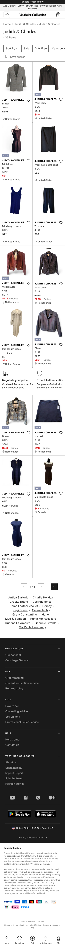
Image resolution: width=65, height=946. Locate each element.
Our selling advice (16, 711)
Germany (47, 925)
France (7, 925)
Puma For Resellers (43, 619)
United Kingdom (20, 925)
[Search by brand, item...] (6, 15)
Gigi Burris (20, 610)
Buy (7, 671)
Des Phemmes (42, 602)
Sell (8, 699)
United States (35, 925)
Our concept (13, 655)
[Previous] (24, 586)
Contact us (12, 745)
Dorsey (47, 606)
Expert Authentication (50, 380)
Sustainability (13, 768)
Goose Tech (40, 610)
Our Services (14, 648)
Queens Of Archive (17, 623)
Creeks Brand (19, 602)
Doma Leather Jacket (24, 606)
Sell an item (12, 717)
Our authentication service (22, 683)
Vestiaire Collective (20, 756)
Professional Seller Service (22, 722)
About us (11, 762)
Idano (45, 614)
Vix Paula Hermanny (32, 627)
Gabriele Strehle (45, 623)
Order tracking (14, 678)
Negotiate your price (15, 380)
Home (7, 24)
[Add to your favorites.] (28, 100)
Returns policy (14, 688)
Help (8, 733)
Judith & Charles (25, 24)
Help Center (12, 739)
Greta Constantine (24, 614)
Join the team (13, 778)
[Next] (41, 586)
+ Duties (13, 298)
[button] (58, 14)
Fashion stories (14, 784)
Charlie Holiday (43, 597)
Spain (55, 925)
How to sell (12, 706)
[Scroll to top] (54, 586)
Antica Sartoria (18, 597)
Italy (32, 927)
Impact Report (14, 773)
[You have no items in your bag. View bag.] (58, 14)
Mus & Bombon (15, 619)
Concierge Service (16, 660)
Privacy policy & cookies (31, 837)
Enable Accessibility (33, 2)
